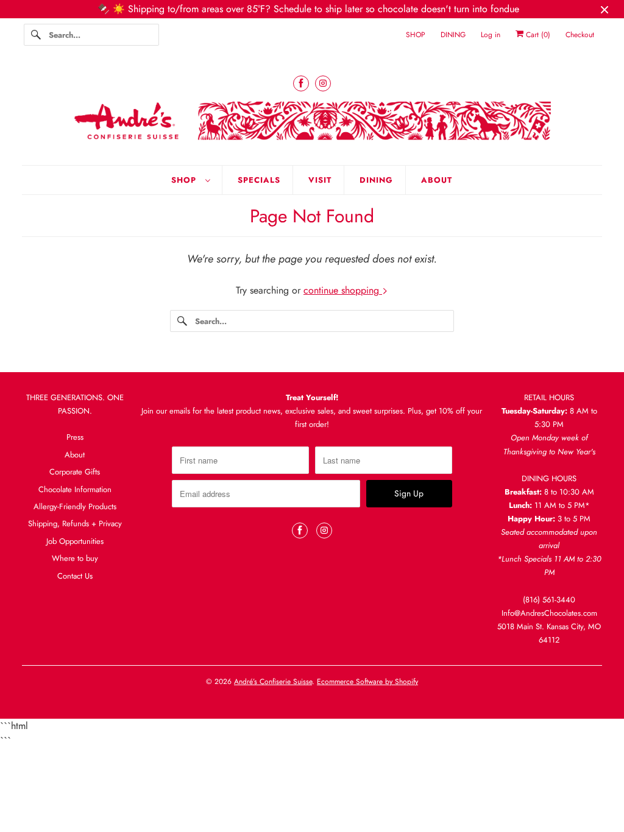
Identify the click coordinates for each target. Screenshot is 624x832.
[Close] (478, 291)
